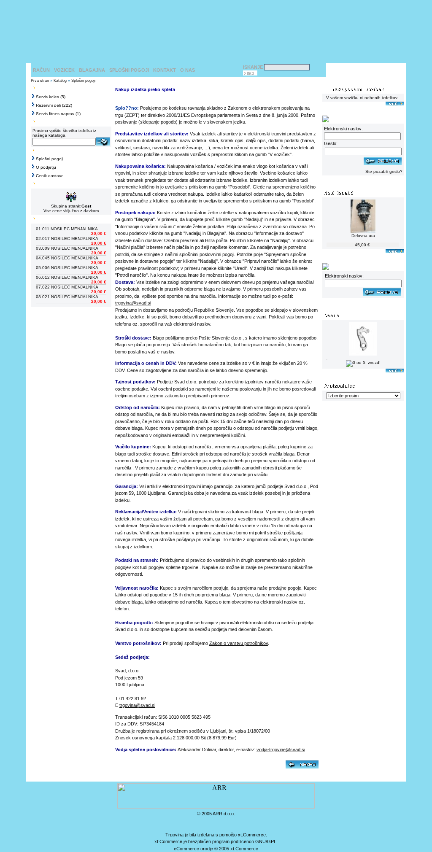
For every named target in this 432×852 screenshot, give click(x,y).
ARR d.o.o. (224, 813)
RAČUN (41, 70)
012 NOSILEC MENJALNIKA (70, 277)
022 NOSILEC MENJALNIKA (70, 287)
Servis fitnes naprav (55, 113)
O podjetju (46, 167)
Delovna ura (363, 235)
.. (327, 358)
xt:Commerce (244, 848)
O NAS (187, 70)
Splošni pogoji (83, 80)
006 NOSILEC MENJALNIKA (70, 267)
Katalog (60, 80)
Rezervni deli (48, 105)
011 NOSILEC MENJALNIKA (70, 228)
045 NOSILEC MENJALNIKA (70, 258)
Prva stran (40, 80)
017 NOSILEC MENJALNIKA (70, 238)
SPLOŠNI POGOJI (129, 70)
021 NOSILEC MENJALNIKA (70, 296)
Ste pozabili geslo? (383, 171)
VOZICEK (64, 70)
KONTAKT (164, 70)
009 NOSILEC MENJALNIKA (70, 248)
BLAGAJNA (92, 70)
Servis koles (47, 96)
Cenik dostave (50, 175)
